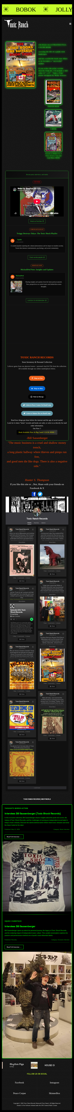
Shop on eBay (38, 388)
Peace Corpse (19, 1093)
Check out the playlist (36, 257)
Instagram (54, 1082)
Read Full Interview (13, 837)
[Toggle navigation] (70, 24)
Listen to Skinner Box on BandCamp (38, 413)
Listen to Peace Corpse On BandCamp (38, 405)
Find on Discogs (38, 397)
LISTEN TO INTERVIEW (36, 300)
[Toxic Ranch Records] (19, 23)
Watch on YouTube (36, 221)
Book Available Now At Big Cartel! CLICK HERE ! (37, 432)
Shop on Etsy (38, 378)
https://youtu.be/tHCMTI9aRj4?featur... (22, 749)
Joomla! (19, 1105)
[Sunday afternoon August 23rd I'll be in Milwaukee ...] (52, 665)
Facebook (19, 1082)
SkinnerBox (54, 1093)
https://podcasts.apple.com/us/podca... (22, 599)
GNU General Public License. (49, 1105)
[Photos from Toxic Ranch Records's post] (22, 560)
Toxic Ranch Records (37, 518)
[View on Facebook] (33, 529)
